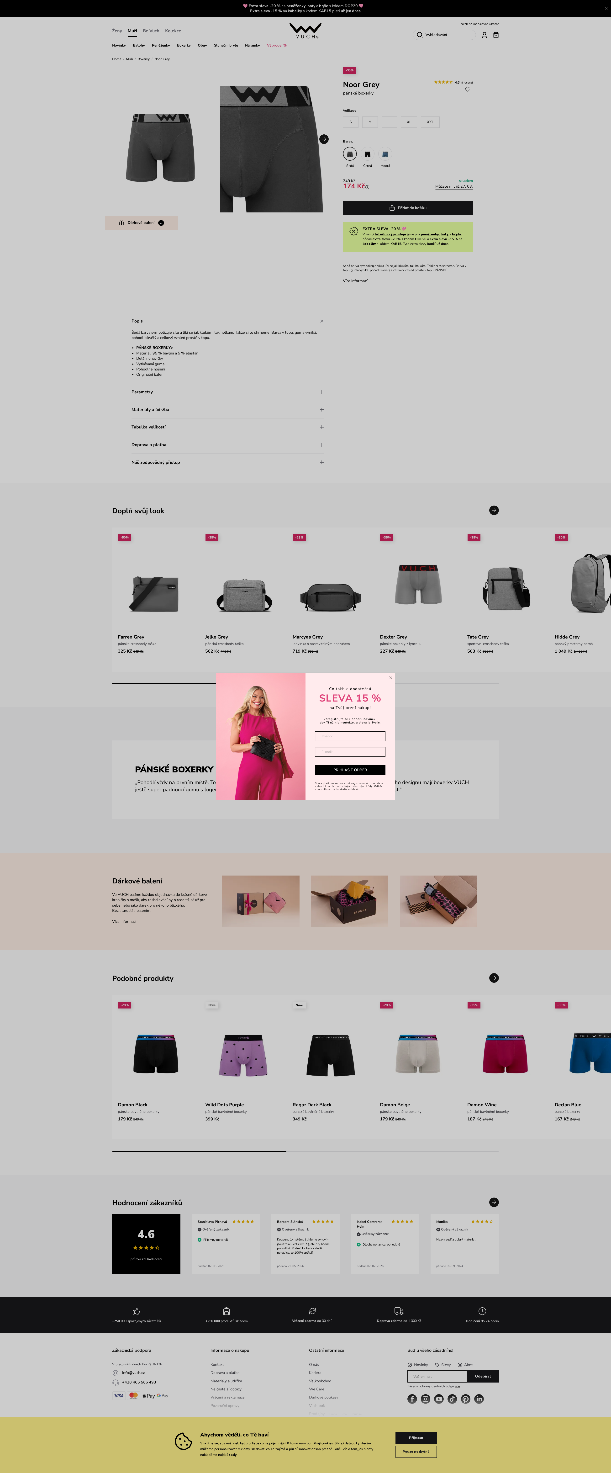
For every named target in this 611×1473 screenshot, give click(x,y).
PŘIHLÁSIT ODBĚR (350, 770)
